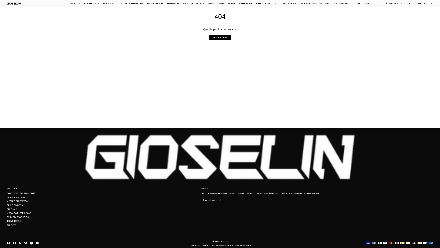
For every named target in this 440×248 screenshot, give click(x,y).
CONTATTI (11, 225)
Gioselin (197, 245)
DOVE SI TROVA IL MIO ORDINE (21, 193)
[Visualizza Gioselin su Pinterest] (31, 243)
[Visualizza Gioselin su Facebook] (19, 243)
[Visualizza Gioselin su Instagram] (8, 243)
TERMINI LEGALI (14, 221)
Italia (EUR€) (394, 3)
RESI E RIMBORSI (15, 205)
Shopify (248, 245)
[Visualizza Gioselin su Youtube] (36, 243)
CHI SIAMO (12, 209)
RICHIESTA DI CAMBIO (17, 197)
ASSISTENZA (12, 188)
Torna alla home (220, 37)
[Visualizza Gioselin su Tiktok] (14, 243)
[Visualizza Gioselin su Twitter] (25, 243)
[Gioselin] (14, 3)
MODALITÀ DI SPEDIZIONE (19, 213)
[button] (290, 3)
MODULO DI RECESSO (17, 201)
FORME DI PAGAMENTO (18, 217)
